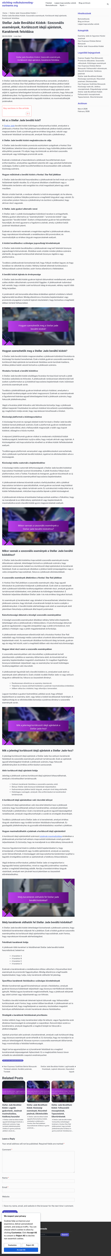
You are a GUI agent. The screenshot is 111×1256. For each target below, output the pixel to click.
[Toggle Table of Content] (26, 113)
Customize (12, 1245)
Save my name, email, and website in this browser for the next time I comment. (39, 1206)
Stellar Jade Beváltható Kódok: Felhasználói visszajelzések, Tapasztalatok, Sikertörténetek (61, 1111)
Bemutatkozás (51, 5)
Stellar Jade (9, 126)
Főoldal (49, 3)
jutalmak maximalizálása (51, 836)
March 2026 (82, 109)
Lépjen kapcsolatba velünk (65, 3)
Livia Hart (17, 36)
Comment (7, 1149)
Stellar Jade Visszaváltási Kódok (13, 1060)
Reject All (30, 1245)
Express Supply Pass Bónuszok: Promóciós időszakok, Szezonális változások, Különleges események (92, 60)
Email (5, 1187)
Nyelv (62, 5)
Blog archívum (84, 3)
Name (5, 1178)
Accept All (21, 1250)
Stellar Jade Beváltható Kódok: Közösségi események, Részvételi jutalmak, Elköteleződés (91, 78)
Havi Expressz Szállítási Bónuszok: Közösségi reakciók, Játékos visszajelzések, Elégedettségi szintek (93, 86)
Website (5, 1196)
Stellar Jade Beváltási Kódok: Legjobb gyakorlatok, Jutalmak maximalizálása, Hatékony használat (12, 1111)
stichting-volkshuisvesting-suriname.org (18, 4)
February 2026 (84, 111)
